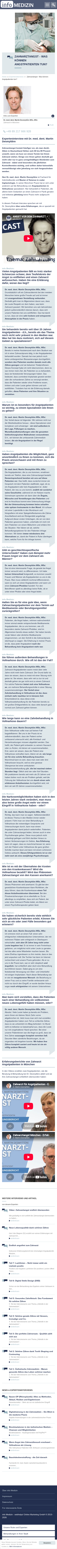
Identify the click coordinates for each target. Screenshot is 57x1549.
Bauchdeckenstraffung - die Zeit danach (28, 1457)
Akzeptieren (47, 1543)
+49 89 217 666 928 (18, 131)
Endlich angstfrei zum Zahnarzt (23, 1245)
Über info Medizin (10, 1490)
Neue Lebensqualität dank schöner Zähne (29, 1228)
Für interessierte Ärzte (12, 1508)
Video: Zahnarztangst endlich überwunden (29, 1210)
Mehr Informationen (15, 1546)
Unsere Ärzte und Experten (15, 1527)
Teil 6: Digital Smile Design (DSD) (24, 1281)
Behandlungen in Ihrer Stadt (15, 1534)
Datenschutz (7, 1502)
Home (4, 77)
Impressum (7, 1496)
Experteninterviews (16, 77)
